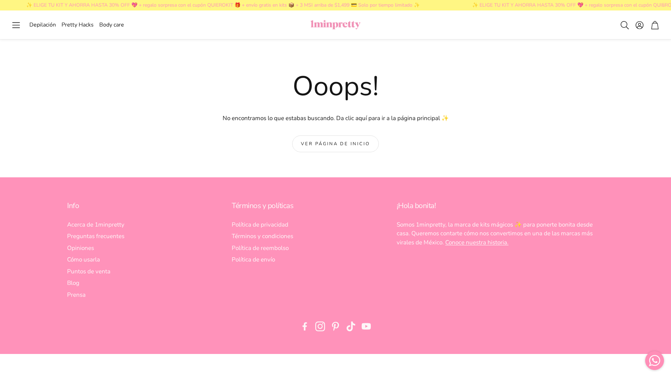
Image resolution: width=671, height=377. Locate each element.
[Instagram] (320, 326)
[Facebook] (305, 326)
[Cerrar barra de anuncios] (664, 5)
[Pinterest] (335, 326)
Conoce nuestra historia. (476, 242)
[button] (16, 25)
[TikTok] (351, 326)
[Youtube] (366, 326)
